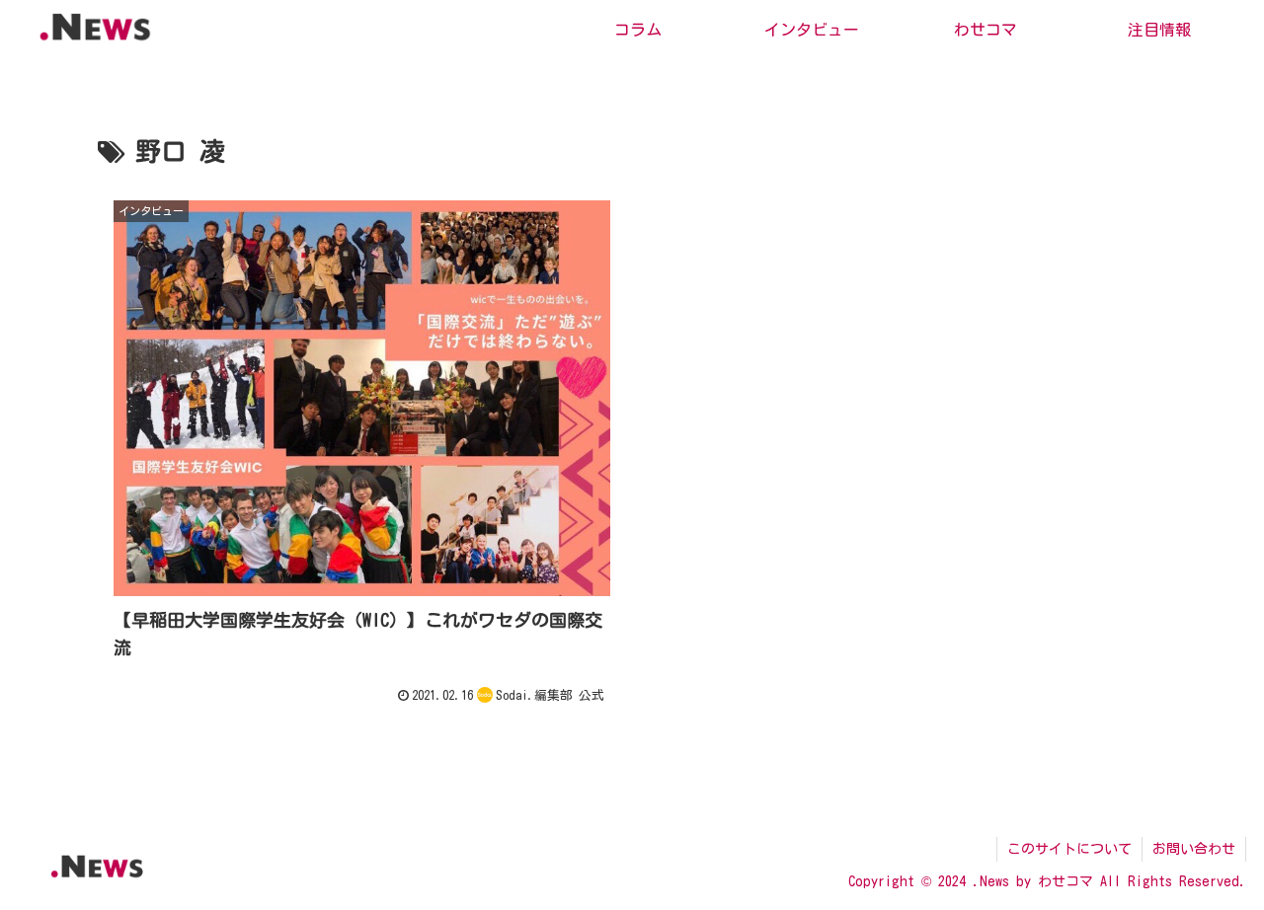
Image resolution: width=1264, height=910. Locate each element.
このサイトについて (1069, 849)
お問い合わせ (1193, 849)
